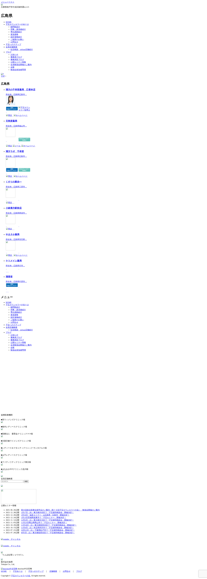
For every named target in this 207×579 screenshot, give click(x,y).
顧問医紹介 (15, 27)
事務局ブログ (16, 57)
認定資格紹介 (16, 37)
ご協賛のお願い (17, 39)
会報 (12, 67)
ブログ (9, 52)
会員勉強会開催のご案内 (21, 65)
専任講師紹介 (16, 32)
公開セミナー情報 (18, 62)
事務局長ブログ (17, 60)
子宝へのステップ (13, 44)
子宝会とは (18, 571)
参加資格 (14, 34)
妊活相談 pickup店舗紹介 (22, 49)
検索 (26, 481)
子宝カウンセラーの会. (21, 576)
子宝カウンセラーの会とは (17, 24)
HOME (9, 22)
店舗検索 (53, 571)
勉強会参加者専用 (18, 70)
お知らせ (14, 55)
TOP (3, 76)
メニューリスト (7, 2)
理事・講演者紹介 (18, 29)
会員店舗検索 (11, 47)
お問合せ (14, 42)
